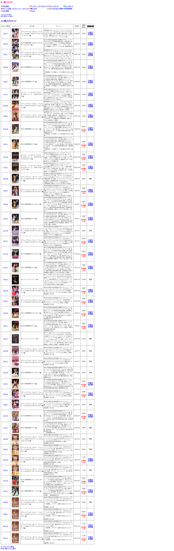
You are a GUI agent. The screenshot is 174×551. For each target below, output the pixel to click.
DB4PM (5, 394)
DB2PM (5, 502)
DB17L (5, 241)
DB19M (5, 105)
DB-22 (6, 33)
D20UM (5, 67)
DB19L (5, 116)
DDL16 (5, 279)
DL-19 (6, 94)
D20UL (5, 81)
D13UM (5, 480)
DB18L (5, 190)
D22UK (5, 44)
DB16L (5, 301)
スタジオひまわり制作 (56, 8)
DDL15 (5, 339)
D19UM (5, 129)
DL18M (5, 157)
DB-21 (6, 54)
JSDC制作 (5, 11)
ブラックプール (54, 6)
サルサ (33, 11)
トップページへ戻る (6, 14)
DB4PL (5, 404)
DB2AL (5, 538)
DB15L (5, 361)
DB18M (5, 178)
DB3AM (5, 460)
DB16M (5, 290)
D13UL (5, 491)
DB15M (5, 351)
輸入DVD (34, 8)
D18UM (5, 204)
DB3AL (5, 470)
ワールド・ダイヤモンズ (39, 6)
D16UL (5, 326)
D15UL (5, 384)
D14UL (5, 428)
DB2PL (5, 514)
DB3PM (5, 439)
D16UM (5, 313)
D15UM (5, 372)
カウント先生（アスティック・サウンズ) (15, 8)
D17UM (5, 254)
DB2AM (5, 526)
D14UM (5, 416)
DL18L (5, 167)
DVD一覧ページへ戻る (7, 16)
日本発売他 (68, 8)
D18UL (5, 218)
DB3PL (5, 449)
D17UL (5, 267)
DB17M (5, 230)
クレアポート (69, 6)
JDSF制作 (6, 6)
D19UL (5, 144)
